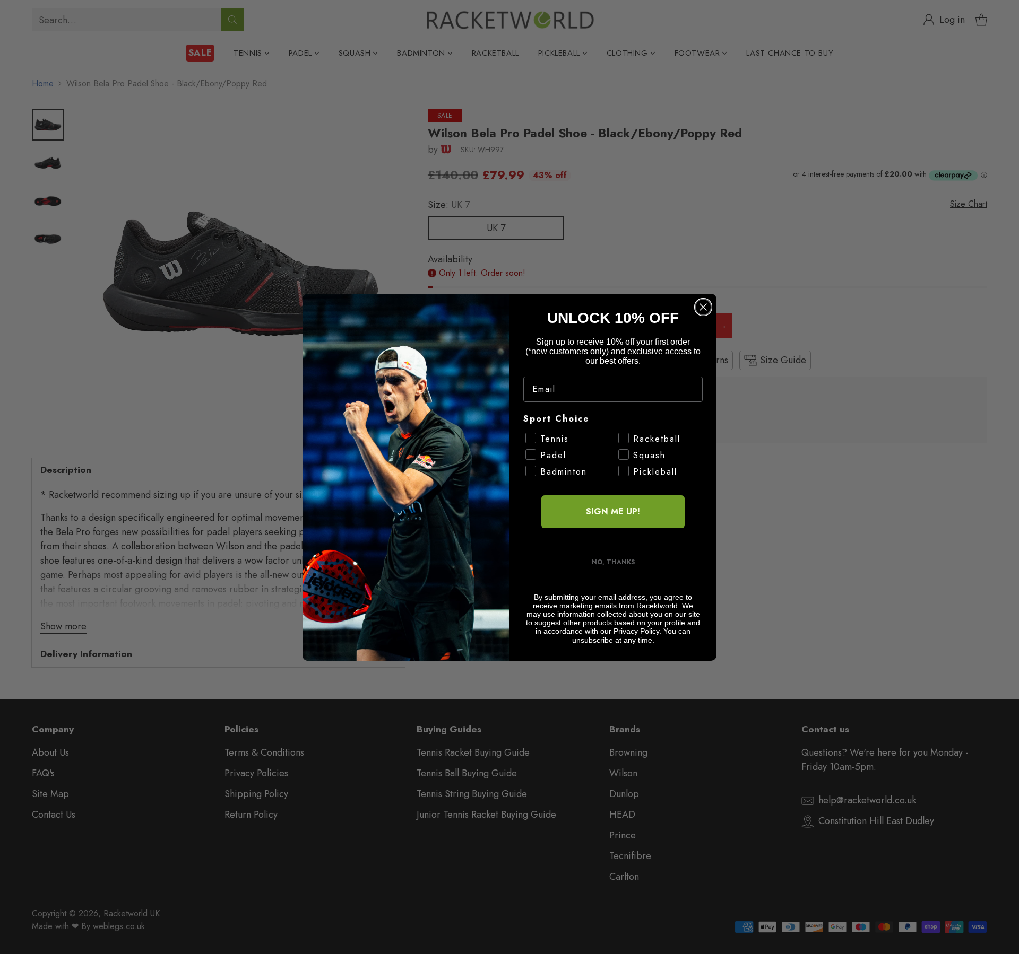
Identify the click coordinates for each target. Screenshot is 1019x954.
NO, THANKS (613, 562)
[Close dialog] (703, 307)
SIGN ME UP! (613, 511)
